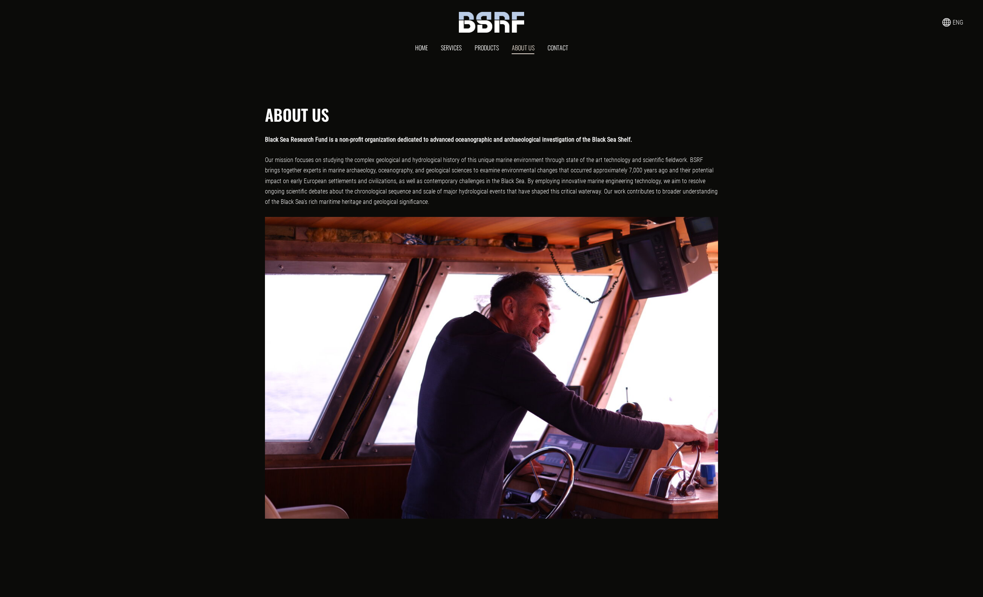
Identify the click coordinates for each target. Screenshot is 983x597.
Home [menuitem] (421, 47)
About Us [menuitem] (523, 47)
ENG (957, 22)
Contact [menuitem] (558, 47)
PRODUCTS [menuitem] (487, 47)
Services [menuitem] (451, 47)
